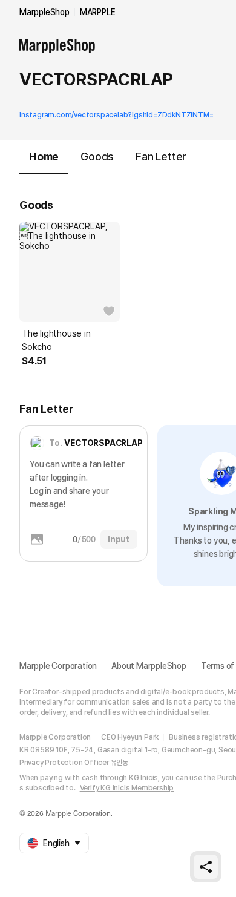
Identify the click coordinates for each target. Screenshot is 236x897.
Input (119, 539)
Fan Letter (161, 156)
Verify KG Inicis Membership (127, 788)
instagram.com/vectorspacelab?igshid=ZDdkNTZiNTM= (116, 115)
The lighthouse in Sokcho (56, 340)
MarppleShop (44, 12)
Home (44, 156)
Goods (97, 156)
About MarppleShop (148, 666)
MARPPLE (98, 12)
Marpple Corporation (58, 666)
